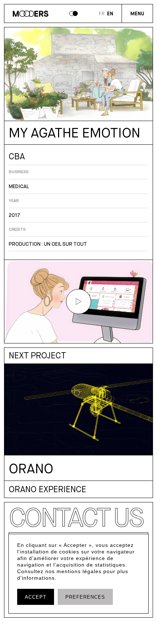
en (110, 13)
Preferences (85, 597)
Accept (35, 597)
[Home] (30, 15)
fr (102, 13)
